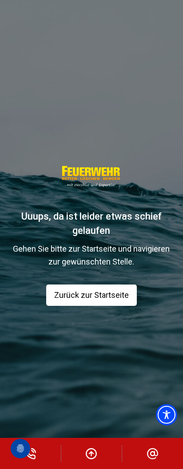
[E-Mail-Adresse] (152, 453)
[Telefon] (30, 453)
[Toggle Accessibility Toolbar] (166, 415)
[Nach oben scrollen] (91, 453)
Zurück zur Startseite (91, 295)
